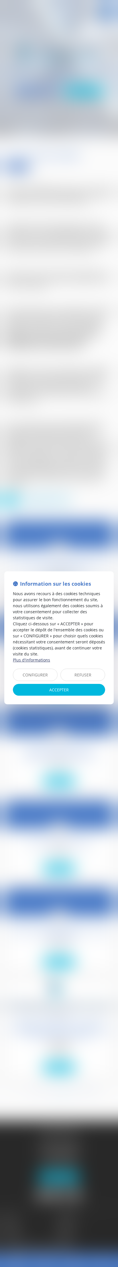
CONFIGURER (35, 675)
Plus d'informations (31, 660)
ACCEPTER (59, 690)
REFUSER (82, 675)
